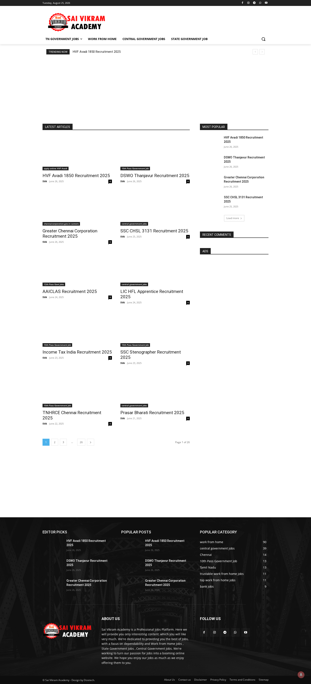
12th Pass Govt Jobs (54, 284)
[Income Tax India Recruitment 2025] (77, 329)
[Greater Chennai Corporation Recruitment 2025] (77, 208)
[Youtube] (266, 3)
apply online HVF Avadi (55, 168)
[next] (262, 51)
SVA (45, 181)
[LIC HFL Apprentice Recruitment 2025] (155, 268)
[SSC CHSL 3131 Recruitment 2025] (155, 208)
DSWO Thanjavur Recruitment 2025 (154, 175)
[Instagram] (248, 3)
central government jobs (134, 223)
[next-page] (90, 442)
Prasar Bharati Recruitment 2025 (152, 412)
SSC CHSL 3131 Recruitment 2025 (154, 230)
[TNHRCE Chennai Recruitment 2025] (77, 390)
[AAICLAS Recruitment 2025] (77, 268)
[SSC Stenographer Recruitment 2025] (155, 329)
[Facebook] (242, 3)
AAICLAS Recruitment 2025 (70, 291)
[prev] (255, 51)
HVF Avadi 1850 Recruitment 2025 (97, 52)
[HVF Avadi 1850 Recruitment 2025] (77, 153)
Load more (232, 218)
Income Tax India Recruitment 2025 (77, 352)
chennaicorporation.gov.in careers (61, 223)
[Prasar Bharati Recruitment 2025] (155, 390)
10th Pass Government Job (135, 168)
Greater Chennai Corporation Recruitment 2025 (70, 233)
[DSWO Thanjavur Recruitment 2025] (155, 153)
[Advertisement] (187, 21)
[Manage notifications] (301, 674)
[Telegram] (254, 3)
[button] (263, 39)
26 (81, 442)
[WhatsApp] (260, 3)
